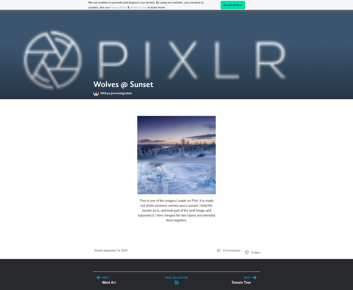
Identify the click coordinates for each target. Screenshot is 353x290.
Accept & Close (232, 5)
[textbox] (176, 167)
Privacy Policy (118, 7)
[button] (218, 250)
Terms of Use (138, 7)
